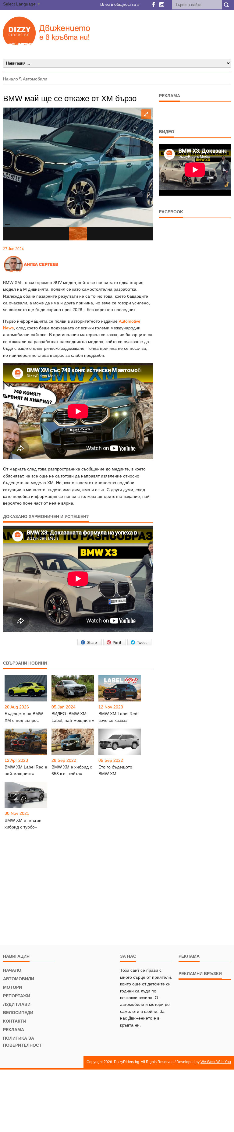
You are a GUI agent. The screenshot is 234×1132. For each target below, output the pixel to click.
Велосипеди (18, 1012)
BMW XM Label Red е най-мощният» (26, 770)
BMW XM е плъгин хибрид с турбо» (23, 823)
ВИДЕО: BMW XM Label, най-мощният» (72, 717)
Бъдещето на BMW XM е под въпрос (24, 717)
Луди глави (16, 1004)
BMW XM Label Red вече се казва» (117, 717)
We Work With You (215, 1062)
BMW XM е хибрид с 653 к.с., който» (71, 770)
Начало (10, 78)
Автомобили (35, 78)
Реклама (13, 1029)
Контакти (14, 1021)
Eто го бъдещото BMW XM (115, 770)
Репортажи (16, 995)
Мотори (12, 987)
